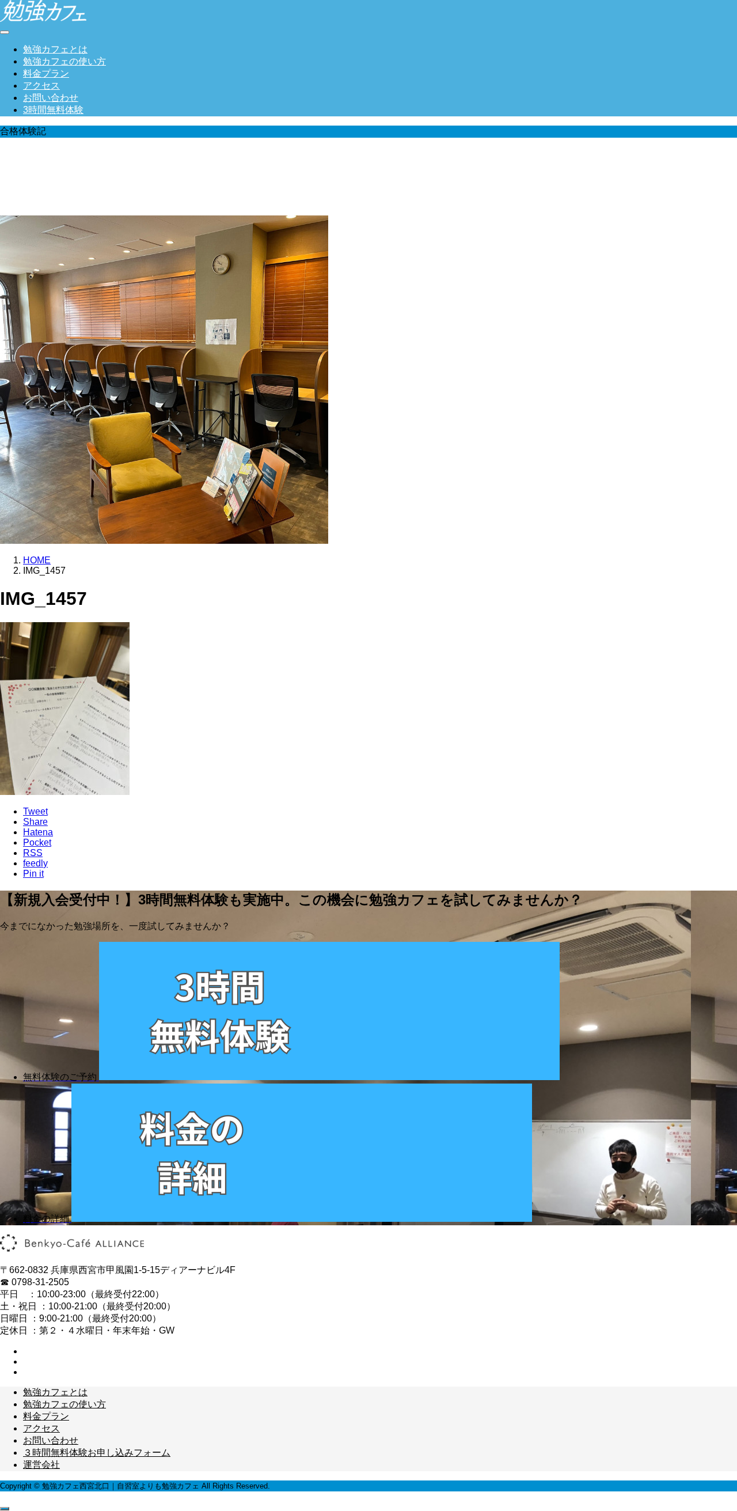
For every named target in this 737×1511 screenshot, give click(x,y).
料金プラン (46, 73)
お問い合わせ (50, 98)
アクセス (41, 85)
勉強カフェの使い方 (64, 61)
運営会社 (41, 1465)
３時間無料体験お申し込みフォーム (96, 1452)
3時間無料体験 (53, 110)
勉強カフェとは (55, 49)
